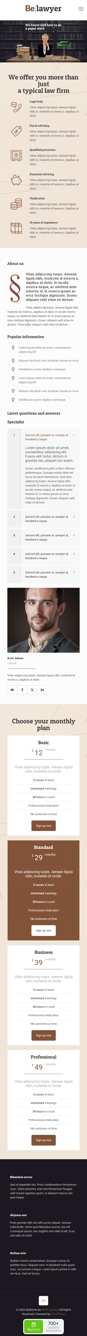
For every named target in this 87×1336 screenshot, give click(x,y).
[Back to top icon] (43, 1300)
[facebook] (22, 690)
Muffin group (49, 1309)
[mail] (12, 690)
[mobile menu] (81, 9)
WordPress (58, 1314)
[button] (43, 468)
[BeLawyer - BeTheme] (43, 9)
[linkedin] (42, 690)
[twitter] (32, 690)
